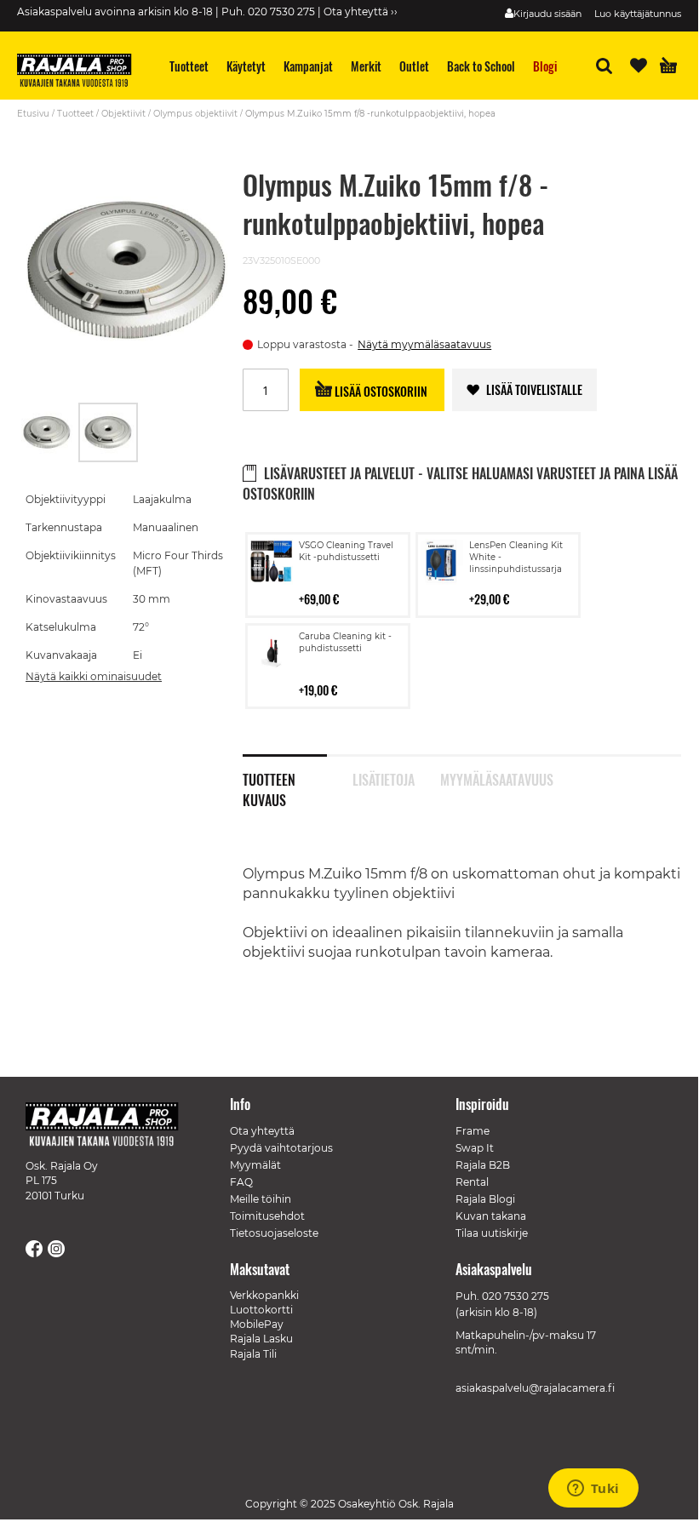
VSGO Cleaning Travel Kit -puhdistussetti (346, 551)
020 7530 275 (515, 1296)
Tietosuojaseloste (274, 1233)
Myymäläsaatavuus (482, 778)
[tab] (297, 770)
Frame (472, 1130)
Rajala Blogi (485, 1199)
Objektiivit (123, 113)
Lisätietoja (383, 778)
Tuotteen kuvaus (269, 778)
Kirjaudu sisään (547, 14)
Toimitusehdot (267, 1216)
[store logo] (81, 72)
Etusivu (33, 113)
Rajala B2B (482, 1165)
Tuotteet (75, 113)
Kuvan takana (490, 1216)
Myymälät (255, 1165)
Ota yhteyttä (262, 1130)
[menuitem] (189, 66)
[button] (47, 432)
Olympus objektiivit (195, 113)
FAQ (241, 1182)
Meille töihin (260, 1199)
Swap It (474, 1148)
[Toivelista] (638, 65)
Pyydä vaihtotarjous (281, 1148)
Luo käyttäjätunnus (637, 14)
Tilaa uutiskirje (491, 1233)
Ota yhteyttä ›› (361, 11)
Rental (472, 1182)
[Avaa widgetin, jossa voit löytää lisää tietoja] (593, 1489)
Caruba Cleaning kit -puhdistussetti (345, 642)
